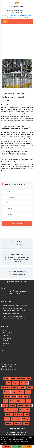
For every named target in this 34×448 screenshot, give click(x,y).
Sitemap (5, 335)
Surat (30, 387)
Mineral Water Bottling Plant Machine (13, 308)
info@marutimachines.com (15, 10)
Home (15, 40)
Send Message (17, 223)
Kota (5, 401)
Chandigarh (21, 378)
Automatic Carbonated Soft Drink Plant (14, 319)
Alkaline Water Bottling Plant (10, 313)
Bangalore (9, 414)
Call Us (7, 446)
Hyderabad (20, 401)
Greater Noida (24, 410)
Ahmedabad (15, 387)
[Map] (6, 355)
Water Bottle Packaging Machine (12, 316)
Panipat (6, 392)
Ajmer (20, 396)
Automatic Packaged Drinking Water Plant (14, 306)
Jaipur (15, 410)
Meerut (20, 405)
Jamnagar (18, 423)
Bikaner (26, 396)
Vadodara (9, 423)
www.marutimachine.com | (16, 432)
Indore (28, 392)
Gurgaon (15, 383)
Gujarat (6, 378)
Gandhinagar (16, 419)
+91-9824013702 (17, 12)
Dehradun (28, 405)
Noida (8, 383)
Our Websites (6, 346)
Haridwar (8, 410)
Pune (14, 396)
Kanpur (4, 405)
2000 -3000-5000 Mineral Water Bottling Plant (16, 311)
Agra (28, 401)
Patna (13, 378)
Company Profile (7, 333)
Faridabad (5, 387)
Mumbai (7, 396)
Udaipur (12, 401)
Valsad (7, 419)
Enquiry (28, 446)
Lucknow (12, 405)
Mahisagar (25, 419)
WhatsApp (17, 446)
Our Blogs (5, 343)
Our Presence (6, 338)
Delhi (28, 378)
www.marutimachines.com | (16, 434)
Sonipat (14, 392)
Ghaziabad (24, 383)
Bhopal (21, 392)
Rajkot (23, 387)
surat (26, 414)
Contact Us (6, 341)
